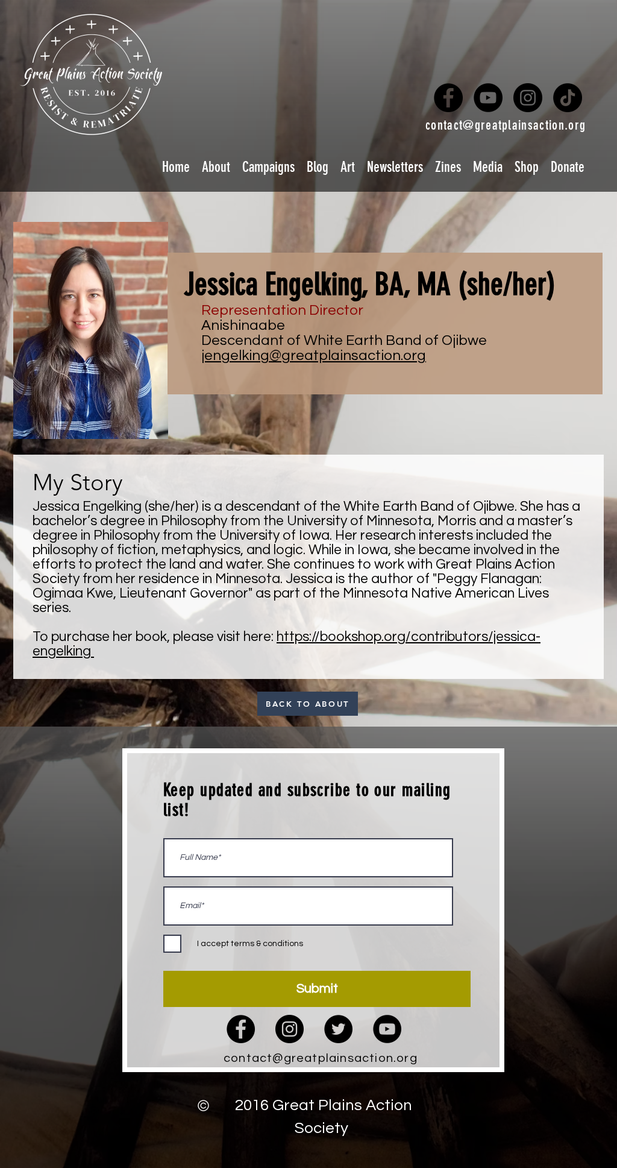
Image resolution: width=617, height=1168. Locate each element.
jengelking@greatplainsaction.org (313, 355)
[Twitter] (338, 1029)
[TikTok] (567, 97)
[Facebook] (448, 97)
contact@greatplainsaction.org (505, 125)
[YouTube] (488, 97)
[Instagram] (527, 97)
